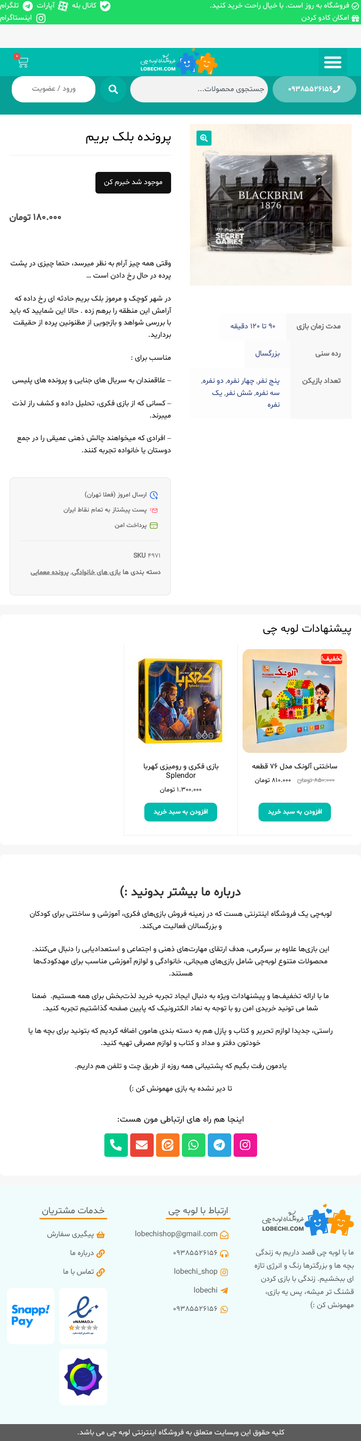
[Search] (113, 89)
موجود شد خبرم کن (133, 182)
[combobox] (199, 89)
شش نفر (239, 393)
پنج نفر (269, 381)
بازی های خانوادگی (96, 572)
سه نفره (268, 393)
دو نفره (213, 381)
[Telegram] (219, 1145)
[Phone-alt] (116, 1145)
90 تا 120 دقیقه (252, 326)
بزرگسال (267, 354)
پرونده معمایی (50, 572)
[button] (333, 62)
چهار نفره (240, 381)
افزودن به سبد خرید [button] (295, 811)
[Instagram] (245, 1145)
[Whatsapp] (193, 1145)
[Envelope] (142, 1145)
